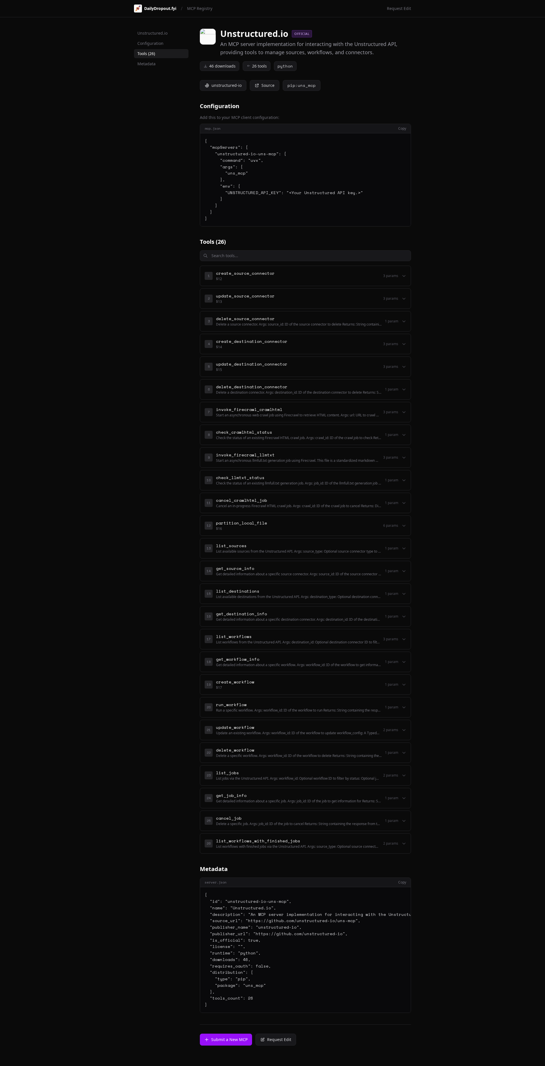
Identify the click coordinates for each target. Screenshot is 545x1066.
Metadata (146, 63)
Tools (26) (146, 53)
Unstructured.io (152, 33)
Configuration (150, 43)
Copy (402, 128)
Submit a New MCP (229, 1039)
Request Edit (399, 8)
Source (267, 85)
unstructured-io (226, 85)
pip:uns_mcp (302, 85)
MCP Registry (199, 8)
